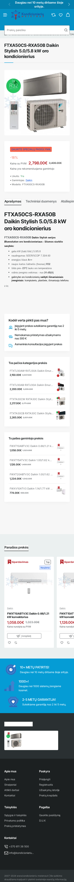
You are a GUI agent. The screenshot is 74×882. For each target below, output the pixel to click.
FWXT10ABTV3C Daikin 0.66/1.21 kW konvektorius (32, 445)
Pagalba (44, 807)
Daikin (29, 180)
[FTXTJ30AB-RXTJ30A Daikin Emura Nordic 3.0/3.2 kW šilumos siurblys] (60, 387)
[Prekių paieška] (66, 30)
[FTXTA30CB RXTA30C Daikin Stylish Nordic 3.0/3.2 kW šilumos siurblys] (60, 415)
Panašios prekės (16, 547)
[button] (24, 636)
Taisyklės (10, 807)
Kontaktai (10, 838)
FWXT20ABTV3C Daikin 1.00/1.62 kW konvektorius (32, 474)
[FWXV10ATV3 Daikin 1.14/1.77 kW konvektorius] (60, 490)
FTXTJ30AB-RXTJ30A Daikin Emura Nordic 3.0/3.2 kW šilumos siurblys (32, 384)
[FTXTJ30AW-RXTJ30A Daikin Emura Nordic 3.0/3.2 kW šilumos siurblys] (60, 372)
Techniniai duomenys (41, 201)
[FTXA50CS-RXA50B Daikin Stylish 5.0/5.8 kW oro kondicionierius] (14, 740)
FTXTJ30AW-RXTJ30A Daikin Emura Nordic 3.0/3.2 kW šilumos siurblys (32, 370)
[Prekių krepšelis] (68, 14)
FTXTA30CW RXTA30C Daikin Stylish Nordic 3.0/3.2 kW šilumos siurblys (32, 399)
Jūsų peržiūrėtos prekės (18, 723)
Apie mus (10, 771)
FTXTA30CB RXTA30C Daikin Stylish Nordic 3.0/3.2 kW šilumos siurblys (32, 413)
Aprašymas (12, 201)
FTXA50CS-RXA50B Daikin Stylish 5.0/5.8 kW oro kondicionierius (39, 736)
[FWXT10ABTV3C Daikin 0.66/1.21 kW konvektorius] (60, 448)
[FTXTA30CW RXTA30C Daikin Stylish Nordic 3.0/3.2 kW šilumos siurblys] (60, 401)
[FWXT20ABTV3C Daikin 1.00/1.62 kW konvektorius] (60, 476)
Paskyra (44, 771)
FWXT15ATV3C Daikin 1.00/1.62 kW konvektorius (32, 460)
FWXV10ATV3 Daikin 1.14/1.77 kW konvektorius (32, 488)
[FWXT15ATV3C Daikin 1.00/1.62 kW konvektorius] (60, 462)
